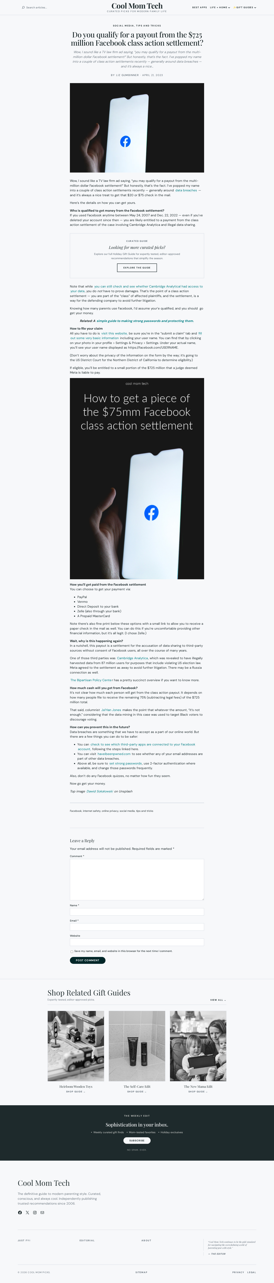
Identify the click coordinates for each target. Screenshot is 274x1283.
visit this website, (114, 333)
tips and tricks (144, 811)
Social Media (123, 25)
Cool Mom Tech (137, 5)
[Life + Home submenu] (229, 7)
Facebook (76, 811)
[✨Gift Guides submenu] (255, 7)
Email (74, 920)
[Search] (23, 7)
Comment (77, 856)
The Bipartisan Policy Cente (90, 680)
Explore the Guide (140, 269)
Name (74, 905)
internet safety (91, 811)
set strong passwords (125, 763)
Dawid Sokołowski (99, 791)
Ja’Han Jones (111, 710)
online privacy (110, 811)
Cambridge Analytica (132, 658)
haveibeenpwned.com (114, 754)
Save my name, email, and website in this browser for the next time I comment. (123, 951)
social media (127, 811)
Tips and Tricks (148, 25)
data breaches (186, 190)
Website (75, 935)
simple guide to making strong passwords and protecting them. (145, 321)
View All (218, 999)
